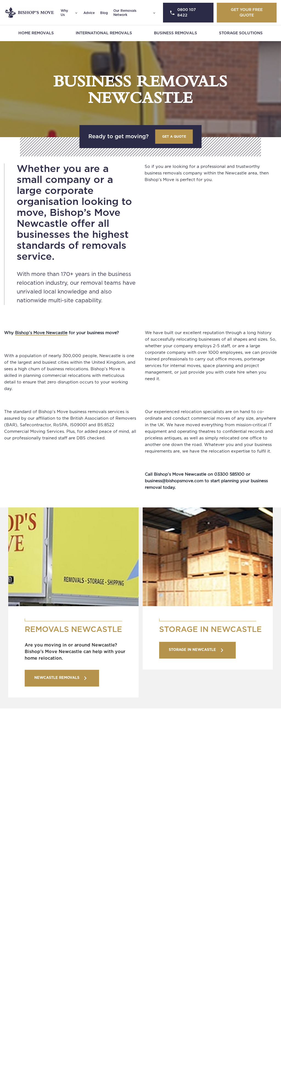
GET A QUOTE (174, 136)
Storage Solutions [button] (241, 33)
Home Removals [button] (36, 33)
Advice (89, 13)
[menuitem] (36, 33)
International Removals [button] (104, 33)
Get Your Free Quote (247, 12)
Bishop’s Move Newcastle (41, 333)
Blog (104, 13)
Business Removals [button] (175, 33)
